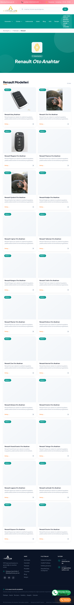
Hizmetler (27, 563)
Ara (65, 9)
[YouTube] (9, 577)
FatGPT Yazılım (40, 602)
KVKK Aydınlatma (46, 566)
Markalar (16, 30)
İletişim (56, 21)
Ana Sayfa (6, 30)
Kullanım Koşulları (46, 560)
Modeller (26, 568)
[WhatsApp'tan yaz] (61, 593)
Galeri (38, 21)
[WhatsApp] (13, 577)
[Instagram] (5, 577)
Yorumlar (26, 571)
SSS (50, 21)
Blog (44, 21)
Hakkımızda (29, 21)
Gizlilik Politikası (45, 563)
